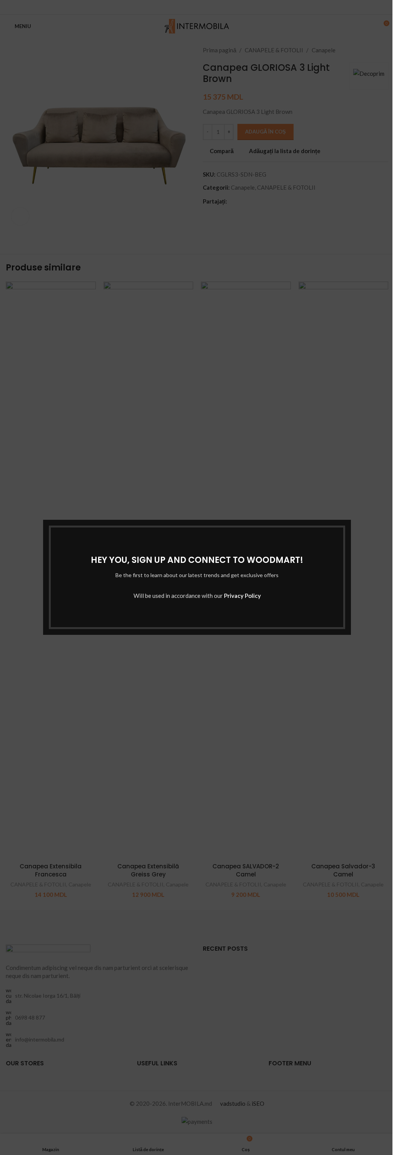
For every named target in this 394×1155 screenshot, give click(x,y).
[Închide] (347, 510)
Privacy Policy (242, 596)
